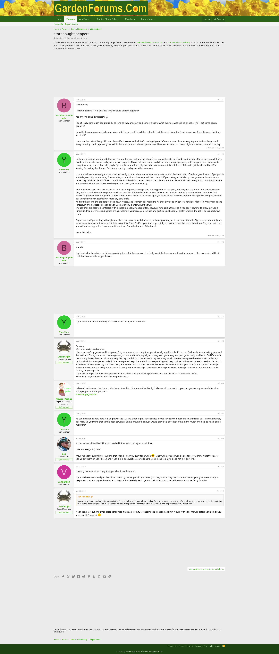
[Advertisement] (139, 73)
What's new (84, 18)
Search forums (71, 24)
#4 (222, 316)
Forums (70, 18)
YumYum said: (84, 496)
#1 (222, 99)
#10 (222, 491)
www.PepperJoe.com (86, 394)
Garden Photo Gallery (108, 18)
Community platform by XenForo (140, 651)
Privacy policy (201, 646)
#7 (222, 413)
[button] (93, 19)
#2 (222, 154)
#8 (222, 438)
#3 (222, 242)
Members (130, 18)
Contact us (172, 646)
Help (211, 646)
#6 (222, 383)
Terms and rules (186, 646)
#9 (222, 466)
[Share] (218, 99)
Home (59, 18)
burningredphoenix (64, 38)
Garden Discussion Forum (150, 42)
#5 (222, 341)
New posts (58, 24)
